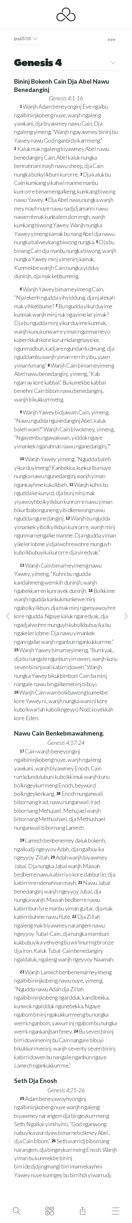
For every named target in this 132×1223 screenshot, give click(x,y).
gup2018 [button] (22, 38)
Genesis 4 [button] (38, 63)
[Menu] (115, 1210)
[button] (35, 38)
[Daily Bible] (49, 1210)
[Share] (82, 1210)
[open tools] (111, 39)
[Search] (16, 1210)
